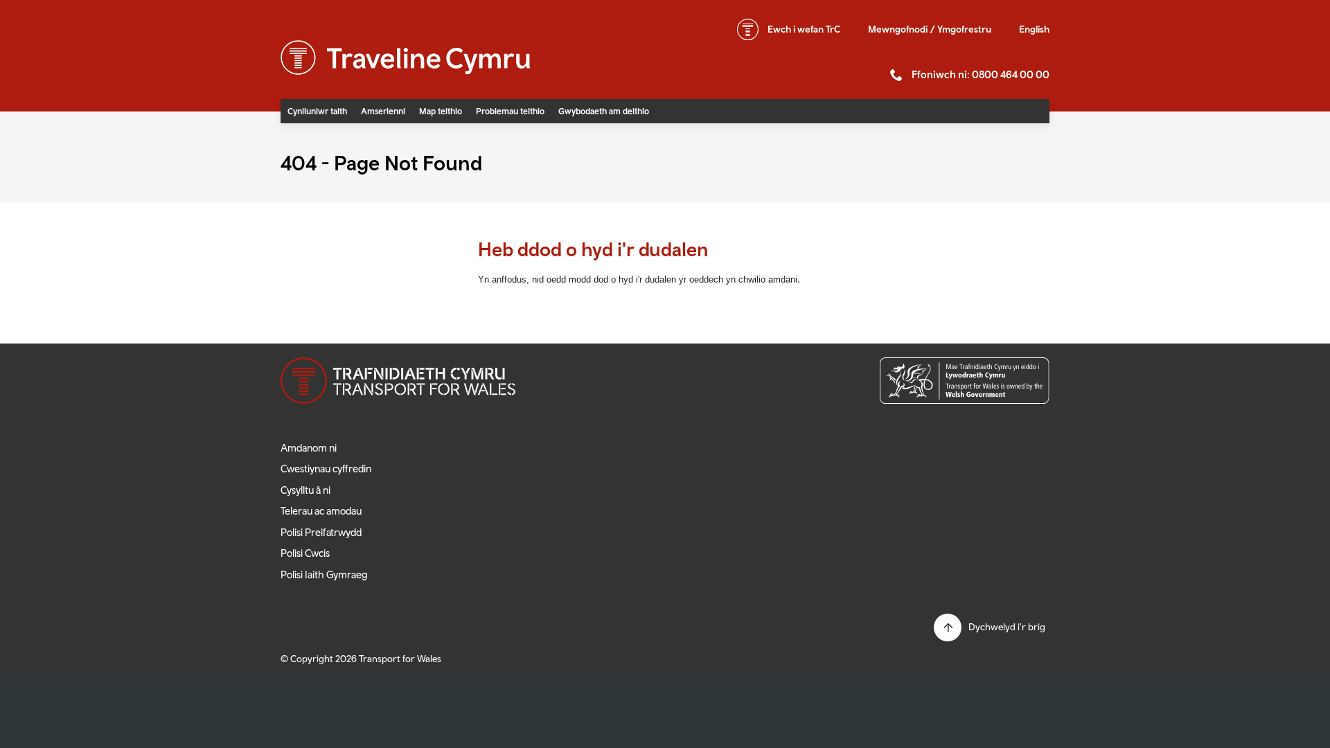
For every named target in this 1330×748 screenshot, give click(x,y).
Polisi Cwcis (305, 553)
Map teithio (440, 111)
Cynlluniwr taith (317, 111)
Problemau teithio (510, 111)
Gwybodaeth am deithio (603, 111)
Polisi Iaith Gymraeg (324, 574)
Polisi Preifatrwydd (321, 532)
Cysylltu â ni (305, 490)
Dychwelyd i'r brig (1006, 626)
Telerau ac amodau (321, 511)
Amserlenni (383, 111)
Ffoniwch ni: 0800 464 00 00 (980, 74)
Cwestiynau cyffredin (326, 468)
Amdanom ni (309, 448)
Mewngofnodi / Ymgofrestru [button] (929, 29)
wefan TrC (804, 29)
